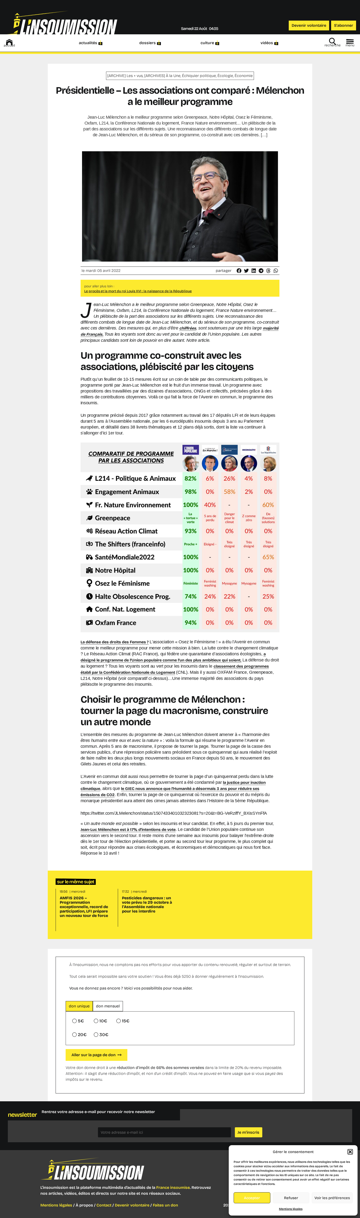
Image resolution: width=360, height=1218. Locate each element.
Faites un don (165, 1205)
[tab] (79, 1006)
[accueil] (9, 42)
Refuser (291, 1198)
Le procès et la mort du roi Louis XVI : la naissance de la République (138, 291)
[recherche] (332, 41)
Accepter (252, 1198)
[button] (350, 1151)
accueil (9, 45)
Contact (103, 1205)
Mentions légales (290, 1209)
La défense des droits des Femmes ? (115, 642)
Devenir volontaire (132, 1205)
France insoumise (173, 1187)
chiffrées (187, 328)
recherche (332, 45)
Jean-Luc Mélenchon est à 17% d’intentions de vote (128, 829)
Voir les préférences (332, 1198)
